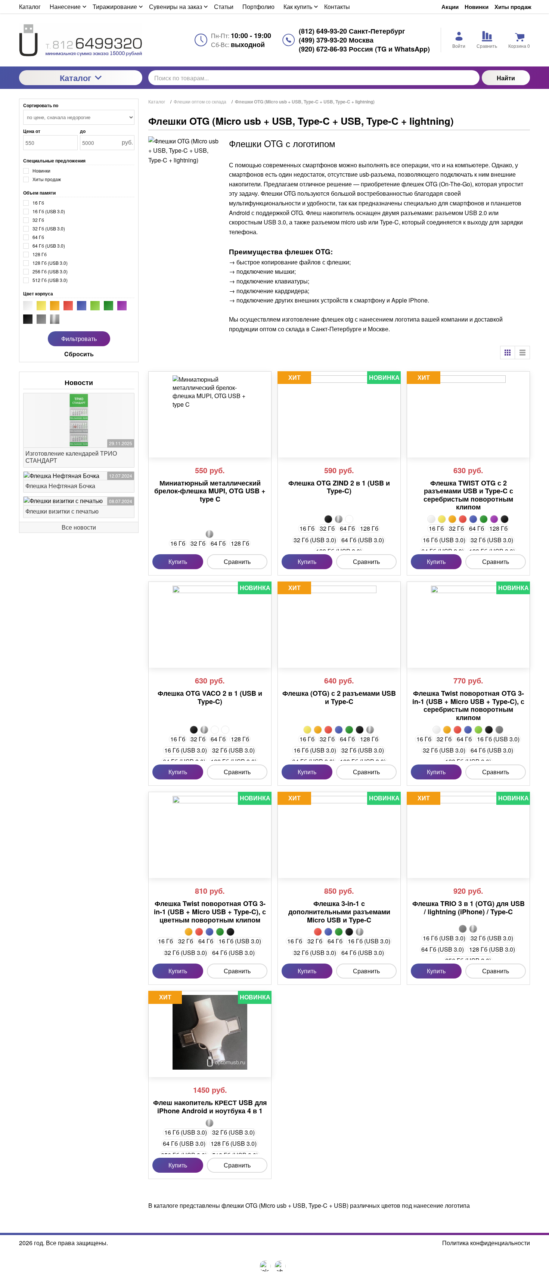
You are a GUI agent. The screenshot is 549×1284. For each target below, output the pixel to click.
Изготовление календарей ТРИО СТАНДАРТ (71, 457)
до (83, 131)
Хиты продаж (512, 7)
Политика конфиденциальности (486, 1243)
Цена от (31, 131)
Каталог (75, 78)
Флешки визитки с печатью (62, 511)
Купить (177, 561)
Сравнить (237, 561)
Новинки (476, 7)
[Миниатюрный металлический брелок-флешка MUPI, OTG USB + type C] (209, 412)
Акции (450, 7)
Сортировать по (40, 105)
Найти (506, 78)
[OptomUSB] (80, 40)
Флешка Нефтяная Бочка (60, 485)
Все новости (79, 527)
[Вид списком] (522, 352)
